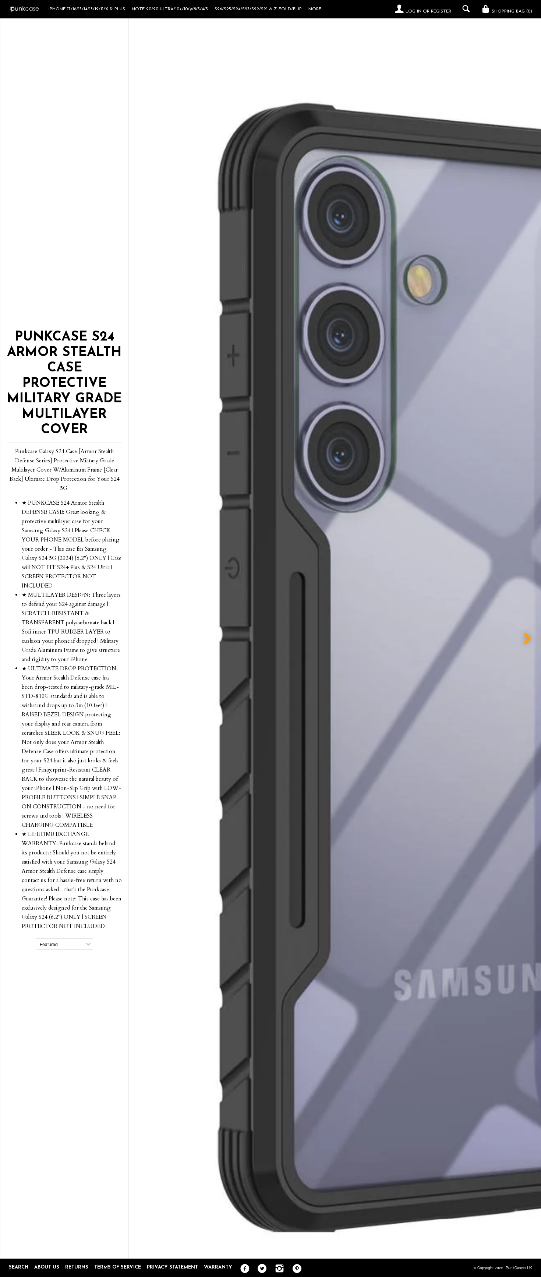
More (314, 9)
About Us (46, 1267)
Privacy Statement (172, 1267)
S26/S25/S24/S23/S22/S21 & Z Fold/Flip (258, 9)
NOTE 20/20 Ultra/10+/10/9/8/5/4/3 (170, 9)
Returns (76, 1267)
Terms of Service (117, 1267)
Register (441, 11)
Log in (413, 11)
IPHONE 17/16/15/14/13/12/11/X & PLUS (87, 9)
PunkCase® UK (519, 1267)
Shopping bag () (511, 11)
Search (18, 1267)
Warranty (218, 1267)
